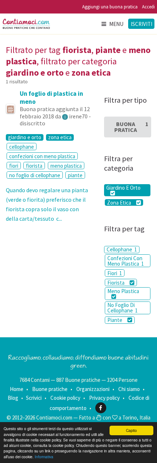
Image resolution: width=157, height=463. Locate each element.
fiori (13, 165)
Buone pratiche (50, 389)
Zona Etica (119, 202)
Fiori (114, 273)
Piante (115, 319)
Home (16, 389)
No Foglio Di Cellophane (122, 307)
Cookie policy (65, 397)
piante (75, 175)
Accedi (148, 7)
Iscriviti (141, 23)
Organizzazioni (93, 389)
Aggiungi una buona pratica (110, 7)
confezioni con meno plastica (42, 156)
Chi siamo (129, 389)
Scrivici (34, 397)
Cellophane (122, 249)
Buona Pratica (131, 126)
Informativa (44, 456)
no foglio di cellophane (34, 175)
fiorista (34, 165)
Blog (13, 397)
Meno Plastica (123, 291)
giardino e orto (24, 137)
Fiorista (116, 282)
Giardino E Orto (123, 187)
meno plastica (66, 165)
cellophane (21, 146)
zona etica (60, 137)
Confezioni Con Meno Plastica (125, 261)
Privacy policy (104, 397)
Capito (131, 430)
